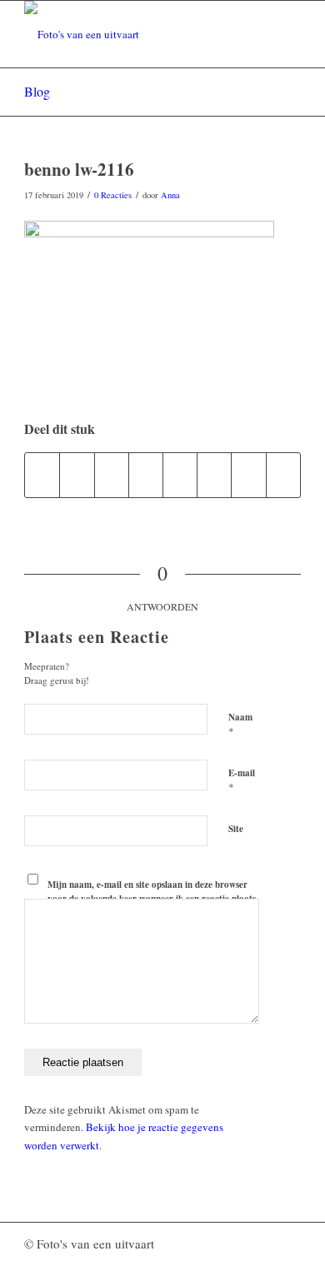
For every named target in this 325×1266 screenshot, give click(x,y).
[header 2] (134, 34)
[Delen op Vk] (214, 474)
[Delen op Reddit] (248, 474)
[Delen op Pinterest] (111, 474)
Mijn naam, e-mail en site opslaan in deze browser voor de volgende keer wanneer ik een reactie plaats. (153, 891)
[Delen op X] (76, 474)
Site (235, 828)
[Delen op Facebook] (42, 474)
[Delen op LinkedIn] (145, 474)
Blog (37, 91)
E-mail (241, 780)
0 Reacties (113, 195)
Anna (170, 195)
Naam (240, 724)
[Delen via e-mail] (283, 474)
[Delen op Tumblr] (180, 474)
